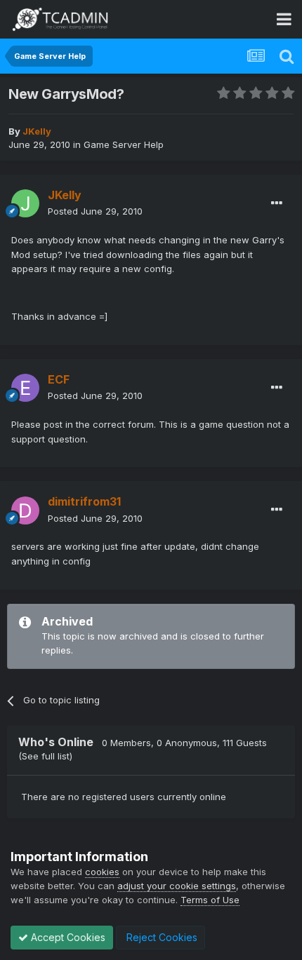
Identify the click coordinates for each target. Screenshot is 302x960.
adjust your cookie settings (176, 885)
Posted (95, 211)
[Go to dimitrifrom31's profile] (25, 510)
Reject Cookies (160, 937)
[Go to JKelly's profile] (25, 203)
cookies (102, 871)
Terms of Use (209, 899)
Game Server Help (124, 144)
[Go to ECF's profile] (25, 388)
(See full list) (45, 756)
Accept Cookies (66, 937)
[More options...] (277, 203)
